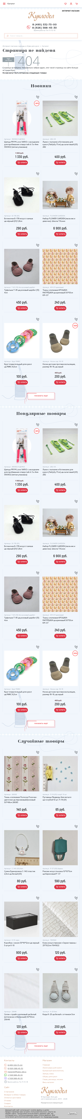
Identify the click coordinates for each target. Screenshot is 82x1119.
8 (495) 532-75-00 (44, 24)
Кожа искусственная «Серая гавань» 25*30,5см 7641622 (59, 944)
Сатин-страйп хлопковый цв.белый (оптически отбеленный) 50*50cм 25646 (20, 1017)
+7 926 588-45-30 (15, 1075)
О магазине (9, 1092)
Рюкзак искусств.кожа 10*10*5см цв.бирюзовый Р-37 (57, 873)
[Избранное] (65, 4)
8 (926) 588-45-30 (44, 28)
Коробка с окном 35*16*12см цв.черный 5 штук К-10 (21, 944)
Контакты (8, 1106)
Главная (46, 1065)
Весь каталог (48, 1082)
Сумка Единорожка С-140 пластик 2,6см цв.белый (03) (19, 873)
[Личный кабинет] (71, 3)
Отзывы (7, 1101)
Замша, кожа (48, 1074)
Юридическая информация (52, 1103)
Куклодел (53, 16)
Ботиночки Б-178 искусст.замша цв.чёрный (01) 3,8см (18, 220)
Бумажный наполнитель (53, 1071)
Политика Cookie (51, 1117)
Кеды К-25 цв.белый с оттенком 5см (59, 1014)
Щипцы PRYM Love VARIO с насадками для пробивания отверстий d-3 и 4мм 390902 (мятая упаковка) (21, 144)
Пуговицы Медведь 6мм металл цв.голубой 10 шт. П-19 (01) (57, 798)
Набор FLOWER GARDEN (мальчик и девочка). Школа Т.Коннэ (59, 220)
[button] (41, 395)
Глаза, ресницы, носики (53, 1079)
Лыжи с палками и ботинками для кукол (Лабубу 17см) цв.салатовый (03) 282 (60, 144)
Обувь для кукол (50, 1077)
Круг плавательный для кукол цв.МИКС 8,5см (18, 365)
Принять (72, 1113)
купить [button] (24, 162)
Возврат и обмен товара (15, 1095)
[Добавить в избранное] (37, 96)
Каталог (11, 4)
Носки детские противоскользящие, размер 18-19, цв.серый (59, 365)
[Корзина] (76, 4)
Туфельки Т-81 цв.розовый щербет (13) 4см (21, 291)
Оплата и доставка (12, 1098)
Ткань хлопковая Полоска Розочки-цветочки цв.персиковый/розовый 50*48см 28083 (20, 799)
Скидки (7, 1103)
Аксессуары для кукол (52, 1068)
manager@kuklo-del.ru (17, 1072)
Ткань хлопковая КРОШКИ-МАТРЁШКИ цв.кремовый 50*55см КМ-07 (58, 292)
